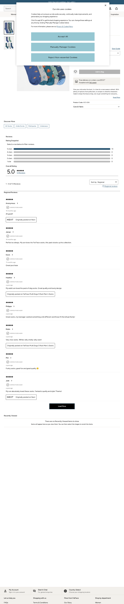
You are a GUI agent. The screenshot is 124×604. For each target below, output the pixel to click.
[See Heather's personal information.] (14, 278)
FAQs (6, 603)
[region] (62, 33)
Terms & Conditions (40, 603)
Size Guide (116, 49)
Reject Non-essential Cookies (62, 57)
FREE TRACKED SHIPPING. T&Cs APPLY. (62, 2)
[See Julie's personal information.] (11, 381)
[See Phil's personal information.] (11, 358)
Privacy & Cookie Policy (65, 26)
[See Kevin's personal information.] (12, 255)
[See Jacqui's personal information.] (13, 232)
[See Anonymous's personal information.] (17, 203)
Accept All (63, 36)
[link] (110, 8)
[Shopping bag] (116, 8)
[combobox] (106, 182)
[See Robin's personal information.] (12, 329)
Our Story (68, 603)
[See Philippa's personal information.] (14, 306)
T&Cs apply (93, 82)
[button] (96, 106)
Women (98, 603)
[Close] (105, 5)
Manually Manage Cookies (63, 47)
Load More (62, 406)
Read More (116, 97)
